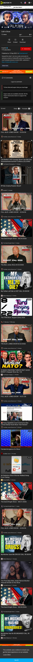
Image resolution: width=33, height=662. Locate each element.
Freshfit (4, 48)
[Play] (2, 27)
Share (9, 42)
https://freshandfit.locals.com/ (10, 62)
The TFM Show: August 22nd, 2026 (13, 317)
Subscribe (27, 49)
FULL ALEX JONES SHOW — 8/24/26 (13, 212)
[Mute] (25, 27)
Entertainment (23, 53)
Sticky (15, 108)
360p (28, 27)
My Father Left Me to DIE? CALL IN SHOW (15, 291)
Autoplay (24, 108)
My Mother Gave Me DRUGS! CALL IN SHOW (16, 554)
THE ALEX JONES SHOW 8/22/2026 (13, 344)
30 (19, 27)
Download (22, 42)
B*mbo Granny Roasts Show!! (11, 186)
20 (22, 27)
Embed (15, 42)
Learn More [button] (7, 654)
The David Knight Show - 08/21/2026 (14, 502)
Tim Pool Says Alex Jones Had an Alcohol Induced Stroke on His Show (15, 581)
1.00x (17, 27)
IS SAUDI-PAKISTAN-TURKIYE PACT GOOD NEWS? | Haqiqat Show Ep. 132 (15, 371)
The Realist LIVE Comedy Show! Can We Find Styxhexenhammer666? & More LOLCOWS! (16, 160)
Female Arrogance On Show (10, 449)
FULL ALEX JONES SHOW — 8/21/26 (13, 396)
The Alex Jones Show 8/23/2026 (12, 265)
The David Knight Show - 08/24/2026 (14, 238)
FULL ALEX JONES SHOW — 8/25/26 (13, 132)
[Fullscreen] (31, 27)
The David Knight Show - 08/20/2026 (14, 607)
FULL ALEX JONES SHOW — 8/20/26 (13, 528)
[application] (16, 20)
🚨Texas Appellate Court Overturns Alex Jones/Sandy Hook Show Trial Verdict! (14, 424)
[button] (25, 2)
